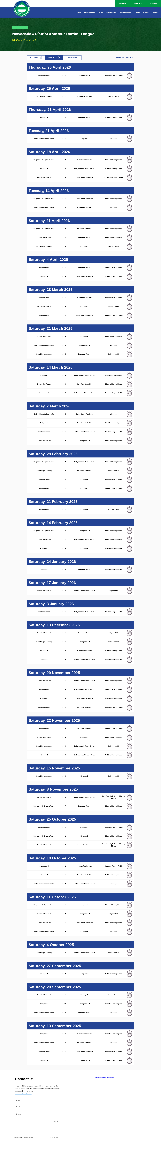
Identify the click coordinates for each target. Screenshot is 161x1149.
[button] (90, 12)
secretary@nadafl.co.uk (23, 1094)
